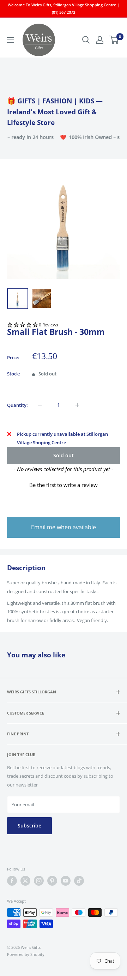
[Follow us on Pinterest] (52, 881)
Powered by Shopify (25, 954)
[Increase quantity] (77, 405)
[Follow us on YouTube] (66, 881)
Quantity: (17, 405)
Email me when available (63, 527)
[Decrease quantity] (39, 405)
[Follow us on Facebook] (12, 881)
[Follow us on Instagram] (39, 881)
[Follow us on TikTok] (79, 881)
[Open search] (86, 40)
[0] (114, 40)
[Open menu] (10, 40)
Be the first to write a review (63, 484)
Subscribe (29, 825)
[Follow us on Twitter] (25, 881)
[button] (63, 325)
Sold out (63, 455)
